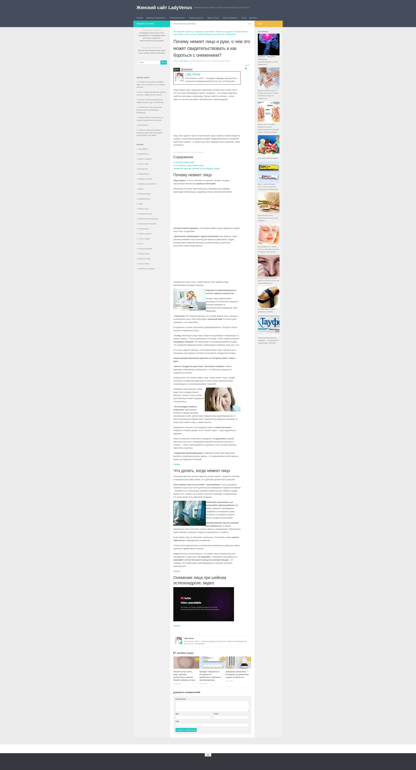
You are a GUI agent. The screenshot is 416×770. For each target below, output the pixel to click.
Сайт (177, 721)
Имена (140, 189)
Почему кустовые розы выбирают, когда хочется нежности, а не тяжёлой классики (150, 84)
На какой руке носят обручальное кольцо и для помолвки (268, 217)
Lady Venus (183, 61)
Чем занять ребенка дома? (268, 158)
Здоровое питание (145, 179)
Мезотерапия (143, 125)
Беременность (143, 154)
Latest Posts (188, 69)
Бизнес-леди (143, 164)
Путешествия (143, 229)
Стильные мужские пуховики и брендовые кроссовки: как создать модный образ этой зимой (149, 132)
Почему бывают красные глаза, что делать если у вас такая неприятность (268, 280)
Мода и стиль (213, 18)
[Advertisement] (206, 118)
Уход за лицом (143, 254)
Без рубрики (143, 149)
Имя (178, 714)
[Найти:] (148, 62)
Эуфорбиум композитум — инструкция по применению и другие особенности (237, 674)
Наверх (176, 464)
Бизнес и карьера (230, 18)
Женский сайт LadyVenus (164, 7)
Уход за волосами (145, 249)
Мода (140, 204)
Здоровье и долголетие (155, 18)
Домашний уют (144, 174)
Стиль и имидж (144, 239)
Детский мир (143, 169)
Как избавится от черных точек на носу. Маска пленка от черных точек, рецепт (268, 249)
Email (216, 714)
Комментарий (181, 699)
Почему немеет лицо (183, 162)
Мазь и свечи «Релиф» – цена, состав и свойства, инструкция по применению (268, 186)
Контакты (253, 18)
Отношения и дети (177, 18)
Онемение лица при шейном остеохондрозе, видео (196, 168)
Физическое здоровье (184, 24)
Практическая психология (148, 219)
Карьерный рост (144, 199)
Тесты (244, 18)
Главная (139, 18)
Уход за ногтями (144, 259)
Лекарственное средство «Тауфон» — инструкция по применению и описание (268, 340)
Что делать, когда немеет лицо (188, 165)
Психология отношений (147, 224)
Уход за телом (143, 264)
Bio (177, 69)
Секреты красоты (196, 18)
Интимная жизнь (144, 194)
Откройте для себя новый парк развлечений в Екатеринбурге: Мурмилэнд (149, 109)
